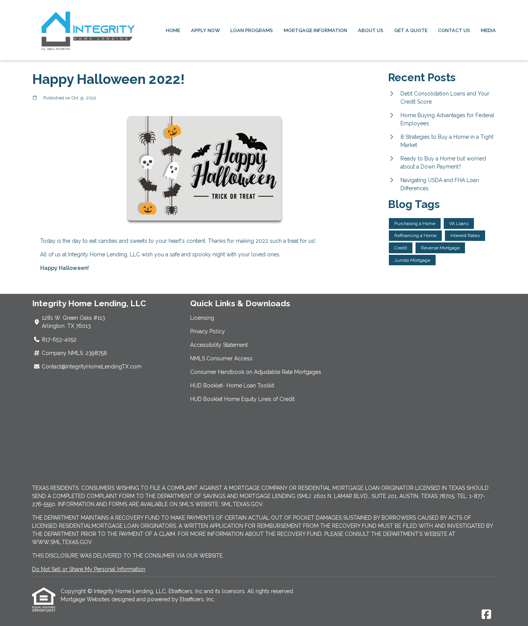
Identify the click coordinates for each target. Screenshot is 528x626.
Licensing (202, 318)
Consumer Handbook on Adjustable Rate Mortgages (255, 372)
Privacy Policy (207, 331)
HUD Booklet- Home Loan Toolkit (232, 385)
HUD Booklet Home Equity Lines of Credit (242, 399)
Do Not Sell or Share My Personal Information (88, 569)
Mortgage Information (315, 30)
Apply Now (205, 30)
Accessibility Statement (219, 345)
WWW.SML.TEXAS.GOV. (62, 542)
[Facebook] (486, 615)
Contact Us (454, 30)
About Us (370, 30)
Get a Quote (411, 30)
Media (488, 30)
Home (173, 30)
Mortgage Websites (86, 599)
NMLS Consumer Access (221, 358)
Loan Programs (251, 30)
